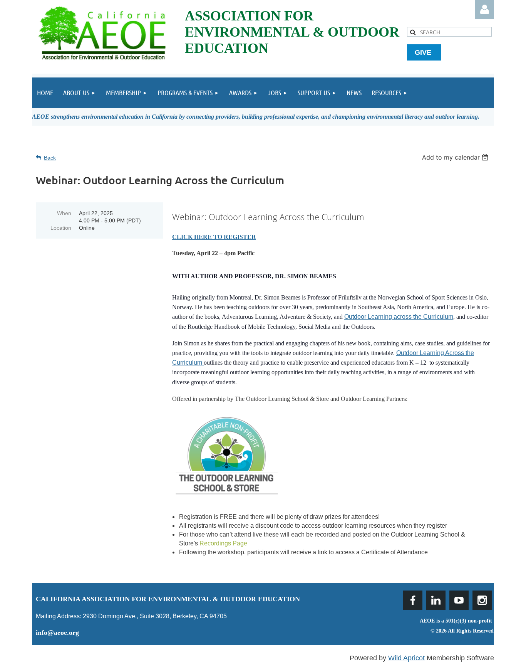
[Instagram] (482, 600)
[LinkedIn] (436, 600)
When (64, 213)
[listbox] (456, 157)
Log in (484, 9)
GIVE (424, 52)
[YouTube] (459, 600)
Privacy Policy (475, 640)
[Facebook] (412, 600)
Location (60, 228)
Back (50, 158)
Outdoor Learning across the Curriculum (398, 316)
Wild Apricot (406, 658)
